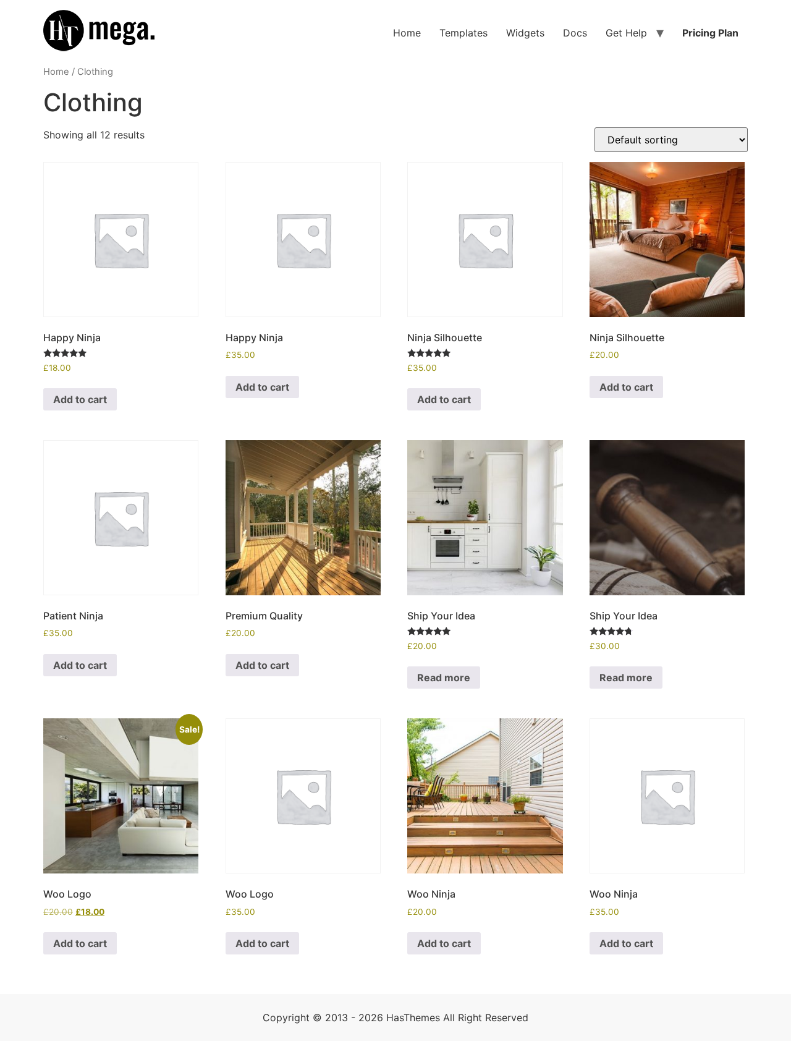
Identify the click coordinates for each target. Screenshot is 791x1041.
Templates (463, 33)
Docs (575, 33)
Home (407, 33)
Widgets (525, 33)
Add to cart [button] (80, 399)
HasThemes (413, 1017)
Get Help (626, 33)
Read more (443, 677)
